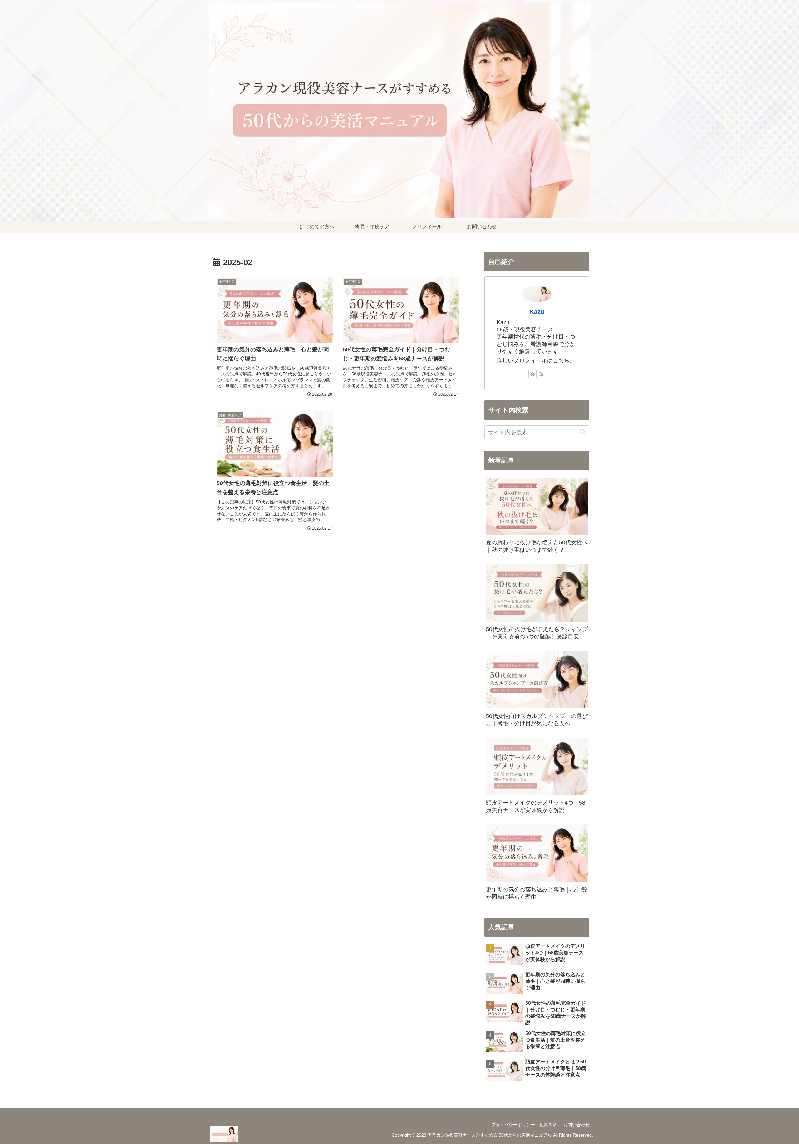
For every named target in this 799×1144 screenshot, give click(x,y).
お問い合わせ (576, 1124)
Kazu (537, 311)
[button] (582, 432)
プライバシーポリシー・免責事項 (524, 1124)
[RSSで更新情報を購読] (541, 374)
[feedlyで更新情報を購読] (532, 374)
